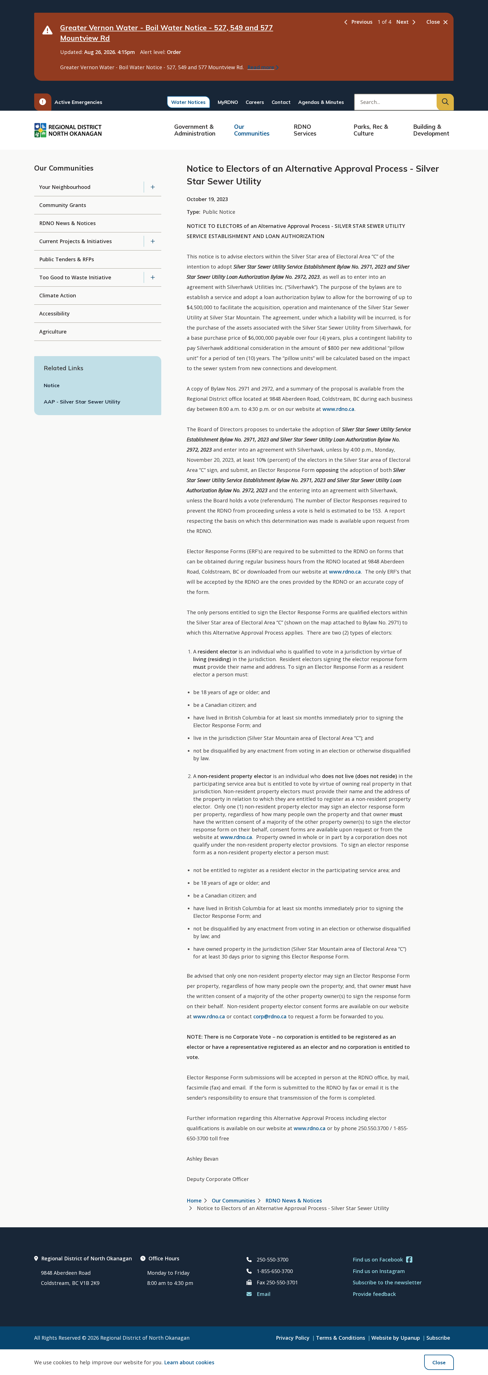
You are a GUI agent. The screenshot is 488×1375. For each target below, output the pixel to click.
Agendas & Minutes (321, 102)
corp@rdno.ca (270, 1016)
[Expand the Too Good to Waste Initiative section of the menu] (152, 277)
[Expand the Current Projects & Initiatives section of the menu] (152, 241)
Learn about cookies (189, 1362)
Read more (260, 67)
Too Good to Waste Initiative (75, 277)
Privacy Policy (293, 1337)
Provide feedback (374, 1294)
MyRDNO (228, 102)
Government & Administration (194, 130)
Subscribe (438, 1337)
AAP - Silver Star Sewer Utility (82, 401)
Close (439, 1362)
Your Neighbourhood (64, 187)
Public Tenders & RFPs (66, 259)
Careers (255, 102)
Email (264, 1294)
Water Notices (188, 102)
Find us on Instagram (379, 1271)
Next (402, 21)
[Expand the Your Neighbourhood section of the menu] (152, 187)
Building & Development (431, 130)
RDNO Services (305, 130)
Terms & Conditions (340, 1337)
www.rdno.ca (338, 409)
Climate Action (57, 295)
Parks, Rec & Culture (371, 130)
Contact (281, 102)
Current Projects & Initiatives (75, 241)
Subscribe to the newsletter (387, 1282)
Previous (361, 21)
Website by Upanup (395, 1337)
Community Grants (62, 205)
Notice (52, 385)
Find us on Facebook (378, 1259)
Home (194, 1200)
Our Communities (251, 130)
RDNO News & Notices (67, 223)
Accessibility (54, 313)
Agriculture (53, 331)
